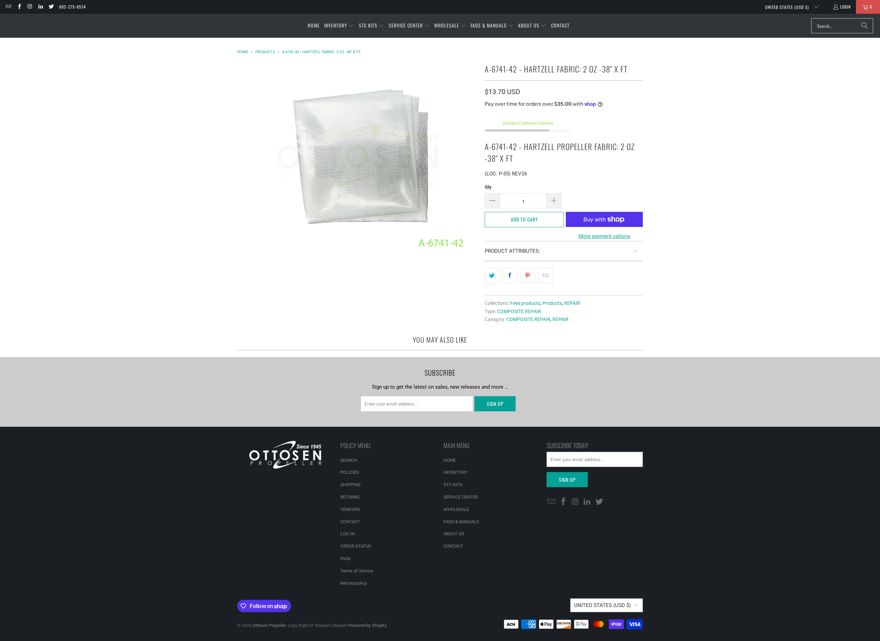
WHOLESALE (456, 509)
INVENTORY (455, 472)
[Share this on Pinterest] (527, 275)
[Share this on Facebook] (510, 275)
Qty (488, 187)
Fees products (525, 303)
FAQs (345, 558)
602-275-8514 (72, 7)
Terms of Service (356, 570)
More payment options (604, 236)
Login (845, 7)
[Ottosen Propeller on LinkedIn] (40, 7)
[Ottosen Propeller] (38, 26)
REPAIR (572, 303)
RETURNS (350, 497)
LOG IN (347, 533)
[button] (339, 25)
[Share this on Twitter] (492, 275)
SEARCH (348, 460)
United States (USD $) (787, 7)
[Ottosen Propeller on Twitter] (51, 7)
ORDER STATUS (355, 546)
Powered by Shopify (367, 625)
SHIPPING (350, 484)
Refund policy (353, 583)
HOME (449, 460)
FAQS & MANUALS (461, 521)
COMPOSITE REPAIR (519, 311)
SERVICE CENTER (460, 497)
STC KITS (452, 484)
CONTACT (350, 521)
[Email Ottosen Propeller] (8, 7)
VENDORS (350, 509)
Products (552, 303)
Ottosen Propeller (269, 625)
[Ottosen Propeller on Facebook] (19, 7)
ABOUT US (453, 533)
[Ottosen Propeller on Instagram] (30, 7)
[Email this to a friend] (545, 275)
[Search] (864, 25)
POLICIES (349, 472)
